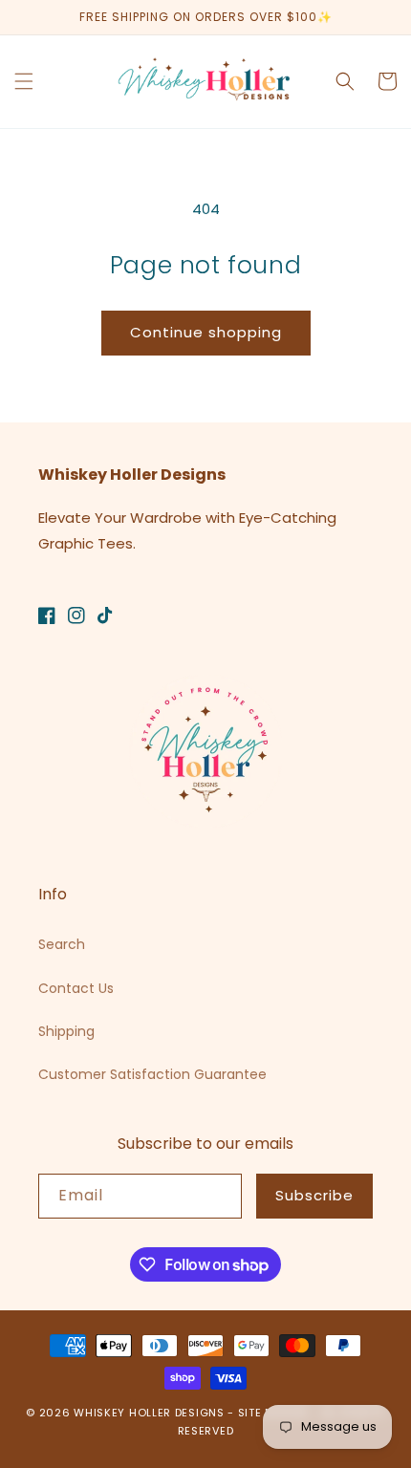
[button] (24, 81)
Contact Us (76, 988)
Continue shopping (206, 332)
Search (61, 944)
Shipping (66, 1031)
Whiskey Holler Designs (149, 1412)
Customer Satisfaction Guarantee (152, 1074)
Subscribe (314, 1195)
